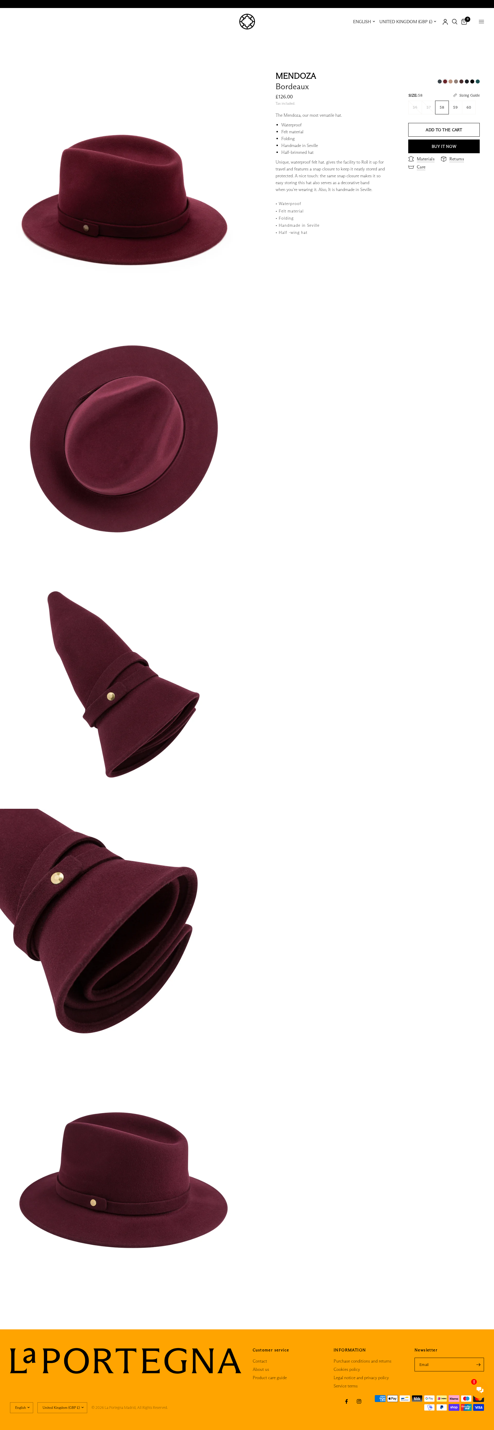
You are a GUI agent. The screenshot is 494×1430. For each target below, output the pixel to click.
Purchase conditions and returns (362, 1361)
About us (261, 1369)
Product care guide (270, 1377)
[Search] (454, 22)
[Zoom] (235, 77)
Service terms (346, 1386)
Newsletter (426, 1350)
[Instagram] (359, 1401)
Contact (260, 1361)
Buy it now (444, 146)
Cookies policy (347, 1369)
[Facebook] (346, 1401)
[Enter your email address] (478, 1364)
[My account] (445, 22)
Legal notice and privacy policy (361, 1377)
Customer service (271, 1350)
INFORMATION (350, 1350)
